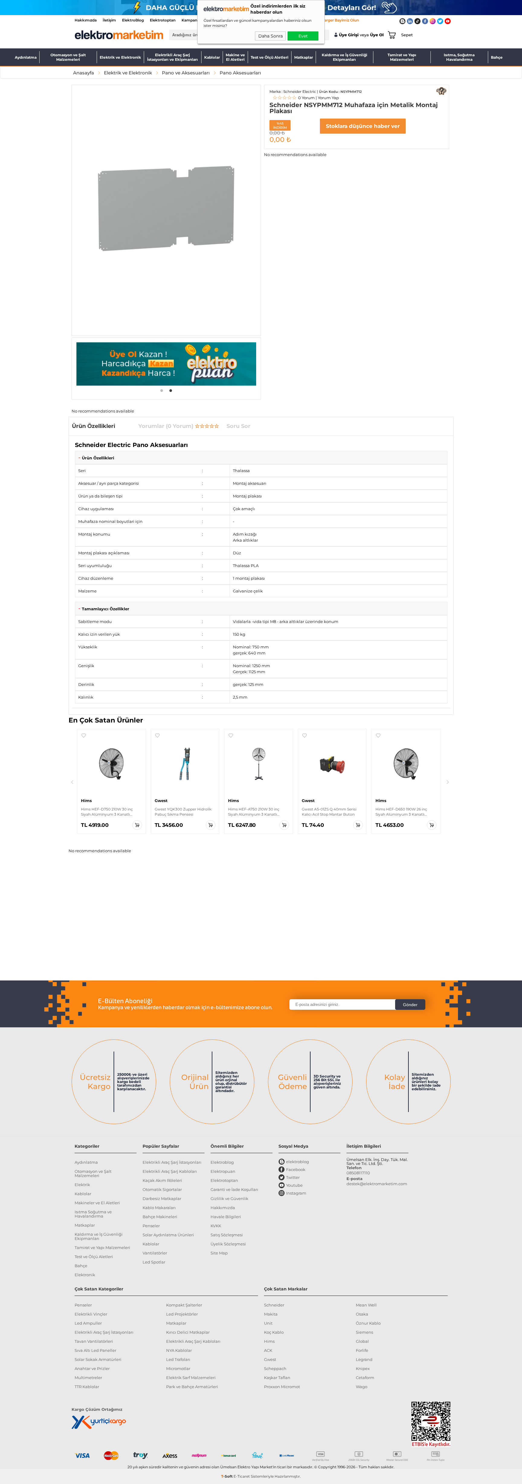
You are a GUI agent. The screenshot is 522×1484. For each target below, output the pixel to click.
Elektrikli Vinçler (91, 1314)
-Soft (227, 1476)
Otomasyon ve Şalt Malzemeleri (68, 57)
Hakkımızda (86, 20)
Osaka (362, 1314)
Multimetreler (88, 1377)
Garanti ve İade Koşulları (234, 1189)
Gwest (270, 1359)
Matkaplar (303, 57)
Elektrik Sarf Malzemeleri (191, 1377)
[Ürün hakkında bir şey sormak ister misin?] (441, 91)
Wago (361, 1386)
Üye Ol (377, 35)
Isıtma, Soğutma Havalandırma (459, 57)
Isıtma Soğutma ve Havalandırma (93, 1213)
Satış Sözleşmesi (227, 1234)
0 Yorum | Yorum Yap (305, 97)
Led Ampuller (88, 1323)
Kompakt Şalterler (184, 1305)
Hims (269, 1341)
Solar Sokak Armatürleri (98, 1359)
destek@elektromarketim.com (376, 1183)
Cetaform (365, 1377)
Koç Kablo (274, 1332)
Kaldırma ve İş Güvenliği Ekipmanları (344, 57)
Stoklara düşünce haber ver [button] (363, 126)
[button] (84, 735)
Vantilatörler (155, 1253)
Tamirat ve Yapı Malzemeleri (402, 57)
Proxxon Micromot (282, 1386)
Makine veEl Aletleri (235, 57)
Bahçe (497, 57)
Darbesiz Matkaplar (162, 1198)
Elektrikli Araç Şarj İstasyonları (172, 1162)
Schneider (274, 1305)
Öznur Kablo (368, 1323)
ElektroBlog (133, 20)
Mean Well (366, 1305)
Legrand (364, 1359)
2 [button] (171, 390)
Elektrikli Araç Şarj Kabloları (170, 1171)
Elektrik (82, 1184)
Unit (268, 1323)
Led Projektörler (182, 1314)
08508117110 (358, 1172)
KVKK (216, 1225)
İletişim (109, 20)
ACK (268, 1350)
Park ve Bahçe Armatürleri (192, 1386)
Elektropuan (223, 1171)
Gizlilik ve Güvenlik (229, 1198)
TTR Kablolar (87, 1386)
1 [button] (162, 390)
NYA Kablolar (179, 1350)
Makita (271, 1314)
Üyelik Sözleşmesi (228, 1243)
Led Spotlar (154, 1262)
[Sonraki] (448, 782)
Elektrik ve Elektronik (120, 57)
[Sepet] (391, 34)
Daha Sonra (270, 36)
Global (362, 1341)
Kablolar (212, 57)
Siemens (364, 1332)
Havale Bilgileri (226, 1216)
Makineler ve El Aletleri (97, 1202)
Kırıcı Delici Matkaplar (188, 1332)
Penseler (151, 1225)
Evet (303, 36)
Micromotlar (178, 1368)
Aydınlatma (26, 57)
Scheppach (275, 1368)
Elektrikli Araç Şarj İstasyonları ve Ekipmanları (172, 57)
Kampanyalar (194, 20)
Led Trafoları (178, 1359)
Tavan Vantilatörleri (94, 1341)
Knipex (363, 1368)
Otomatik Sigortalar (162, 1189)
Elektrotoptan (163, 20)
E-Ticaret (242, 1476)
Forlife (362, 1350)
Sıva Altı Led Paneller (95, 1350)
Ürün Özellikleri (98, 457)
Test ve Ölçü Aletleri (269, 57)
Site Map (219, 1253)
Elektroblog (222, 1162)
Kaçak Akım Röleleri (162, 1180)
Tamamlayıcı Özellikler (105, 608)
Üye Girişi (349, 35)
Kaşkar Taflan (277, 1377)
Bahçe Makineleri (160, 1216)
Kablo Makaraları (159, 1207)
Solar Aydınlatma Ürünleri (168, 1234)
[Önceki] (72, 782)
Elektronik (85, 1274)
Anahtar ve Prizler (92, 1368)
